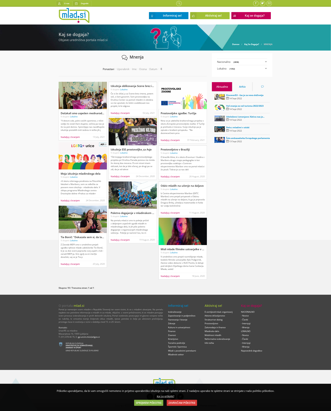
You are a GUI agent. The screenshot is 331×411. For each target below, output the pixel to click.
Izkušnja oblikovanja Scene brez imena (133, 86)
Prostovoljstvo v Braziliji (175, 149)
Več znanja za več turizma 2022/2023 (245, 106)
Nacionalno (228, 61)
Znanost (172, 335)
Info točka (209, 342)
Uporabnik (123, 69)
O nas (66, 3)
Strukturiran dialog (214, 319)
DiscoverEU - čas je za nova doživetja (244, 95)
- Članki (244, 319)
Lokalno (74, 116)
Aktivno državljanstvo (215, 315)
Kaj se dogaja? (255, 15)
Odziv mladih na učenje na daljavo (182, 185)
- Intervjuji (245, 323)
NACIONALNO (247, 311)
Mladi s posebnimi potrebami (182, 350)
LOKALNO (245, 331)
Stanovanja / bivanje (177, 319)
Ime (134, 69)
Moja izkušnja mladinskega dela (81, 173)
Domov (235, 44)
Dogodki (84, 3)
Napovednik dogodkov (251, 350)
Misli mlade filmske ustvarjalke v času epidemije (183, 249)
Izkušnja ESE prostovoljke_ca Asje (131, 149)
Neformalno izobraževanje (217, 338)
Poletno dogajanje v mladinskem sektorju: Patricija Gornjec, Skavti (133, 213)
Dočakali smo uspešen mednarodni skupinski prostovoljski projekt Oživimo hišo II (83, 113)
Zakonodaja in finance (215, 327)
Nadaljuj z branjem (70, 137)
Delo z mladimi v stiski (237, 127)
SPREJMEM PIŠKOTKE (149, 402)
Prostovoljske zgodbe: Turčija (178, 113)
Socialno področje (176, 342)
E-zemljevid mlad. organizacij (219, 311)
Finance (171, 331)
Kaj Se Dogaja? (251, 44)
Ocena (143, 69)
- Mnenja (245, 327)
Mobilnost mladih (213, 335)
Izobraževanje (175, 311)
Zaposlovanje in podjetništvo (181, 315)
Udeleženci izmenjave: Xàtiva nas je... (245, 116)
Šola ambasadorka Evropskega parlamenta (248, 138)
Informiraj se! (172, 15)
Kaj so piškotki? (165, 396)
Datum (153, 69)
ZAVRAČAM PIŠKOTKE (181, 402)
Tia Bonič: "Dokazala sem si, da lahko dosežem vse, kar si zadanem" (83, 237)
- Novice (245, 315)
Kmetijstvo (173, 338)
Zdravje (171, 323)
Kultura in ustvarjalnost (179, 327)
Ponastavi (108, 69)
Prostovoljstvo (211, 323)
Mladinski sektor (176, 354)
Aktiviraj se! (213, 15)
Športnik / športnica (177, 346)
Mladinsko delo (212, 331)
